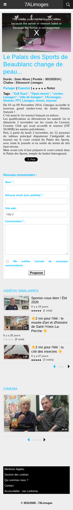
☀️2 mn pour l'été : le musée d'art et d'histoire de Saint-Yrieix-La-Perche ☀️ (49, 325)
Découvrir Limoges (29, 82)
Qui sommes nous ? (16, 480)
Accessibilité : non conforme (21, 491)
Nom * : (9, 182)
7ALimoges (36, 4)
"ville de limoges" (30, 97)
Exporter (24, 88)
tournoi (51, 100)
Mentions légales (14, 469)
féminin (8, 100)
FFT (17, 100)
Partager (9, 88)
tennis (40, 100)
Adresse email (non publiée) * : (24, 195)
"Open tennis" (40, 93)
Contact (9, 485)
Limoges (28, 100)
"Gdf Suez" (21, 93)
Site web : (11, 208)
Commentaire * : (15, 221)
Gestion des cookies (16, 474)
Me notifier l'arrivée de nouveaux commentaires (36, 263)
